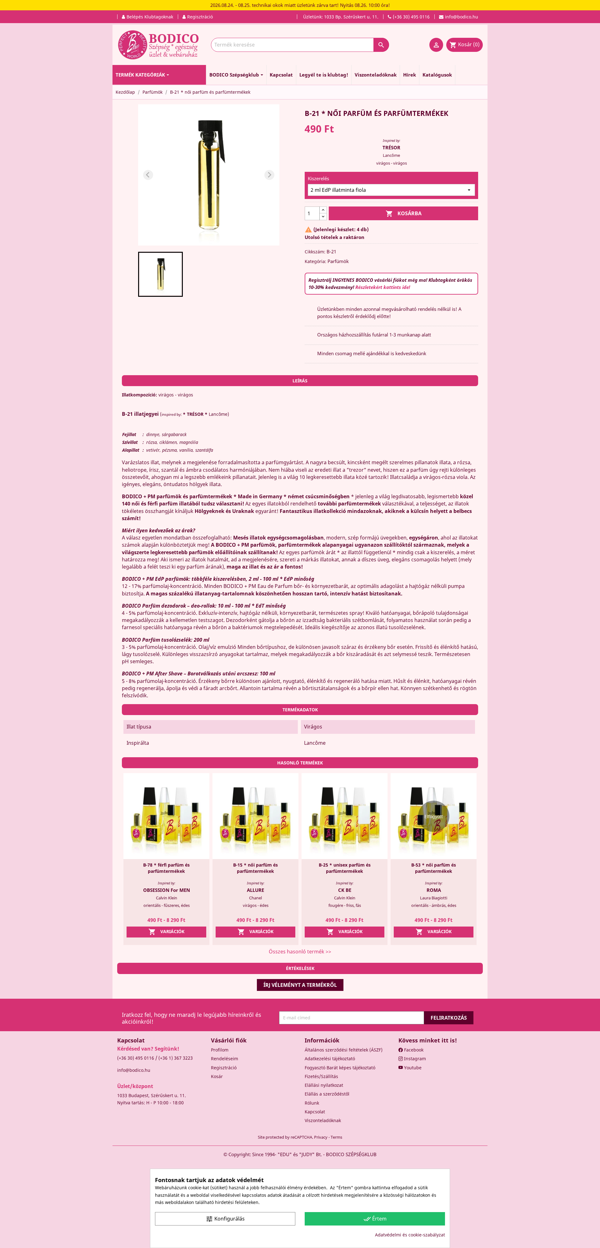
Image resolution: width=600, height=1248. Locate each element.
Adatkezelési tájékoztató (330, 1059)
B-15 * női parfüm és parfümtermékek (255, 868)
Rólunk (312, 1103)
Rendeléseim (224, 1059)
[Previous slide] (148, 175)
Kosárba (404, 213)
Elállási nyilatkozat (324, 1085)
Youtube (412, 1068)
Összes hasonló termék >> (300, 951)
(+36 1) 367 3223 (175, 1058)
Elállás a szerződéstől (327, 1094)
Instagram (414, 1059)
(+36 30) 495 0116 (135, 1058)
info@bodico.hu (133, 1070)
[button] (160, 274)
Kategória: (315, 261)
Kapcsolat (315, 1112)
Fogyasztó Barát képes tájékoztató (340, 1068)
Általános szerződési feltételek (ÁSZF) (343, 1050)
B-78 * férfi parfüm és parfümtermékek (166, 868)
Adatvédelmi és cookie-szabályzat (410, 1235)
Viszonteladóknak (323, 1120)
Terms (336, 1137)
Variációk (166, 932)
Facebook (413, 1050)
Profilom (219, 1050)
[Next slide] (269, 175)
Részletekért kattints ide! (382, 287)
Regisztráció (224, 1068)
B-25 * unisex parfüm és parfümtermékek (345, 868)
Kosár (217, 1076)
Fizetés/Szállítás (321, 1076)
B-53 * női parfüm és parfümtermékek (433, 868)
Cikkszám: (315, 252)
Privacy (321, 1137)
